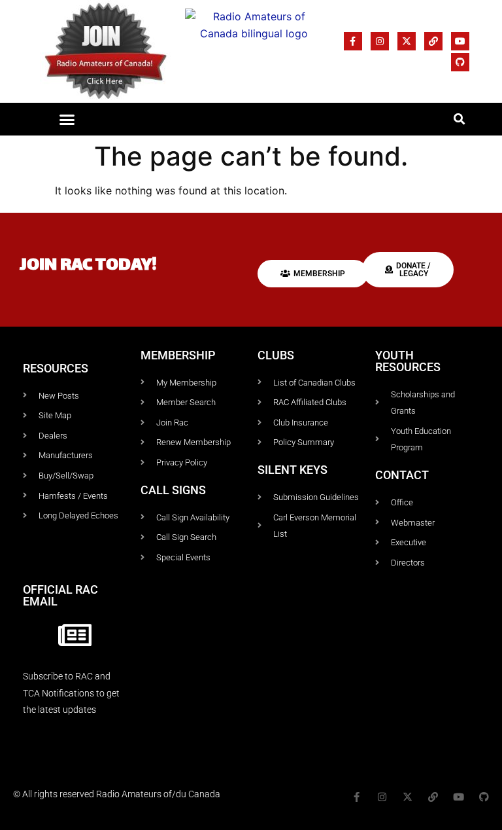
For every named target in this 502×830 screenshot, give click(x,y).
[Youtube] (460, 41)
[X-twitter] (406, 41)
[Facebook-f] (353, 41)
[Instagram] (380, 41)
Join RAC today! (88, 266)
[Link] (433, 41)
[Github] (460, 62)
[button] (66, 119)
